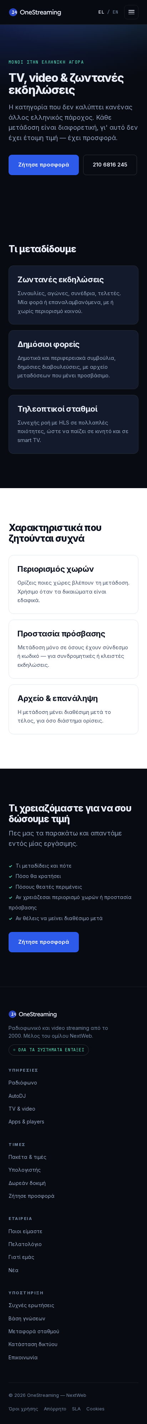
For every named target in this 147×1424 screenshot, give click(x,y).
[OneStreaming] (35, 12)
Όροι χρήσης (23, 1408)
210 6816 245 (110, 164)
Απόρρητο (55, 1408)
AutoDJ (17, 1095)
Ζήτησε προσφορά (43, 164)
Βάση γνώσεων (27, 1318)
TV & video (22, 1109)
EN (115, 12)
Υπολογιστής (25, 1170)
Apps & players (26, 1121)
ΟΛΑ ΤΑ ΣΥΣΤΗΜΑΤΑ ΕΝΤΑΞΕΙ (51, 1050)
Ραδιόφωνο (23, 1083)
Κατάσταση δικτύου (33, 1344)
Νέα (14, 1270)
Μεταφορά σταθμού (34, 1331)
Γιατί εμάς (21, 1257)
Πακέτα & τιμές (27, 1157)
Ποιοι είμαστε (25, 1231)
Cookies (95, 1408)
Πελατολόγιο (25, 1244)
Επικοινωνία (23, 1357)
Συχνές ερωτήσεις (31, 1305)
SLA (76, 1408)
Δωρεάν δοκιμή (27, 1183)
